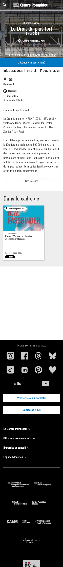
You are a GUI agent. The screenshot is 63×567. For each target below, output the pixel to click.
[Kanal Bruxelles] (21, 524)
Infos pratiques (13, 70)
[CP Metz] (22, 505)
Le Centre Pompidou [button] (15, 428)
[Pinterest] (39, 371)
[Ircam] (45, 486)
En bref (31, 70)
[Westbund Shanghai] (45, 524)
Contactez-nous (31, 410)
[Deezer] (53, 371)
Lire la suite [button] (31, 181)
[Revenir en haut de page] (55, 559)
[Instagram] (10, 357)
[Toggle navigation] (57, 5)
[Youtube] (46, 385)
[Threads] (39, 357)
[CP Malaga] (41, 505)
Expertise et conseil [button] (14, 447)
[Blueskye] (53, 357)
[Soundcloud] (17, 385)
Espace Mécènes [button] (13, 457)
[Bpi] (21, 486)
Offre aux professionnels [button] (17, 438)
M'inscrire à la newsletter (31, 398)
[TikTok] (10, 371)
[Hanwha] (31, 544)
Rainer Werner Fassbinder (41, 54)
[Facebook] (24, 357)
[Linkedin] (24, 371)
